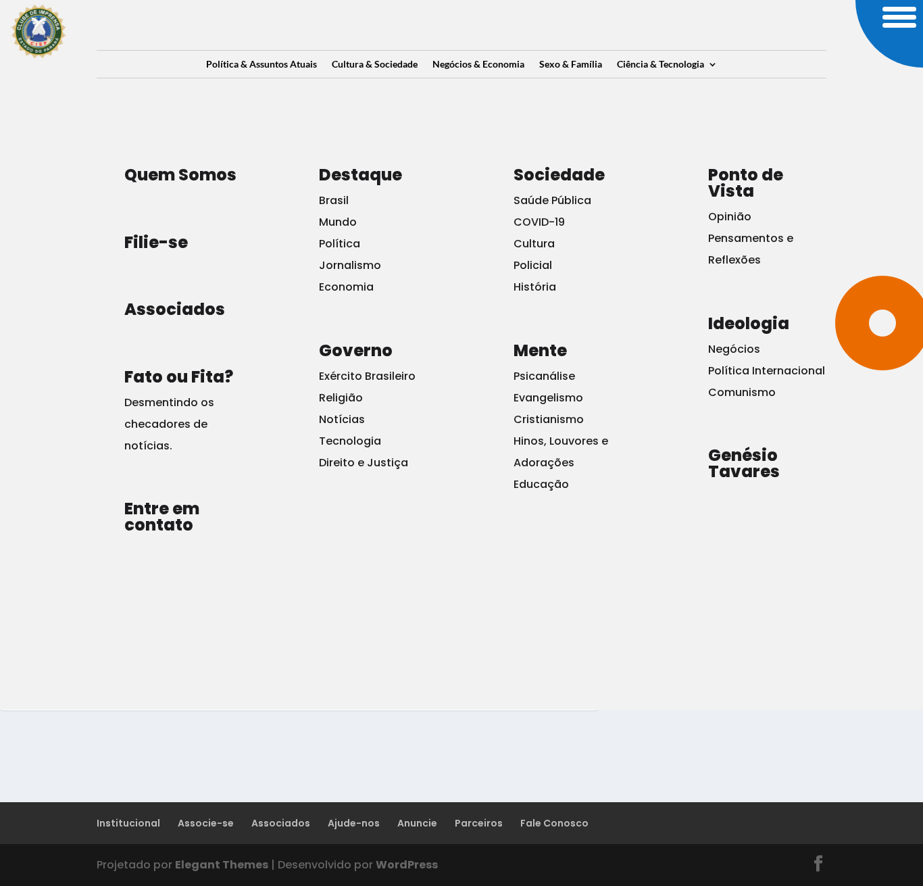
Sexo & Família (570, 64)
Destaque (360, 175)
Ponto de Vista (745, 183)
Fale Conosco (554, 823)
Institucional (128, 823)
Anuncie (417, 823)
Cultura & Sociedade (375, 64)
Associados (280, 823)
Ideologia (748, 323)
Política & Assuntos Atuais (261, 64)
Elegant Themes (221, 864)
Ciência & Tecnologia (660, 64)
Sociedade (559, 175)
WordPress (407, 864)
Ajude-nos (354, 823)
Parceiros (479, 823)
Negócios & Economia (478, 64)
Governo (356, 350)
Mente (540, 350)
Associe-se (206, 823)
